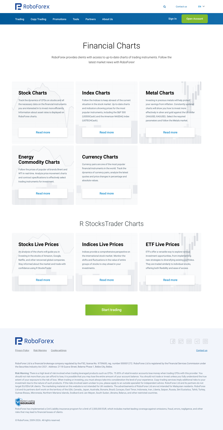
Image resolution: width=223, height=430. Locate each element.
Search (113, 6)
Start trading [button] (111, 310)
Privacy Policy (22, 350)
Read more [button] (43, 132)
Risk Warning (40, 350)
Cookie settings (58, 350)
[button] (32, 6)
